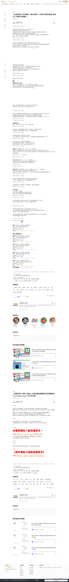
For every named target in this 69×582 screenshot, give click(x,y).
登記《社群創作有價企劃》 (25, 275)
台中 (17, 479)
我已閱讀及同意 (56, 580)
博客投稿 (21, 575)
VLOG (42, 4)
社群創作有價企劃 (4, 4)
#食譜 (48, 567)
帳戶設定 (31, 569)
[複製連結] (5, 86)
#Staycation (55, 567)
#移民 (59, 567)
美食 (45, 4)
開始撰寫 (65, 1)
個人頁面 (31, 567)
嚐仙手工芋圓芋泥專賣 (17, 292)
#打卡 (46, 567)
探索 (25, 4)
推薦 (19, 287)
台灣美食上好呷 (19, 22)
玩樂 (53, 4)
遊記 (40, 289)
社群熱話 (12, 4)
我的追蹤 (31, 572)
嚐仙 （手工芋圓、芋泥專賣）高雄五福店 (26, 258)
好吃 (52, 287)
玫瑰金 (19, 481)
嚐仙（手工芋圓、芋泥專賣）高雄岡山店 (26, 266)
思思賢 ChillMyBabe (16, 325)
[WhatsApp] (5, 80)
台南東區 (31, 289)
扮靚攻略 (33, 278)
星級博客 (32, 4)
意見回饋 (21, 574)
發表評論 (16, 335)
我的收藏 (31, 570)
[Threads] (5, 83)
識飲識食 (47, 289)
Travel (36, 289)
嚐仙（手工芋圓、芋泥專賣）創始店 (25, 241)
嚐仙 (14, 289)
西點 (34, 484)
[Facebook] (5, 77)
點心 (30, 479)
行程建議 (23, 287)
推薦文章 (28, 4)
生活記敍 (41, 287)
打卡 (19, 278)
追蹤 (54, 23)
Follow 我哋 (34, 280)
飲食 (17, 289)
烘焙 (48, 484)
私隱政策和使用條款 (31, 579)
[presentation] (13, 321)
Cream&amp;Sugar (31, 481)
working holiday (48, 481)
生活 (59, 4)
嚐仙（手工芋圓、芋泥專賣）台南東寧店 (26, 230)
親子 (56, 4)
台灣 (31, 287)
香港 (30, 484)
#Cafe (51, 567)
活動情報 (37, 278)
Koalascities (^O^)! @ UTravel (34, 325)
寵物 (61, 4)
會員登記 (60, 1)
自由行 (26, 289)
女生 (50, 4)
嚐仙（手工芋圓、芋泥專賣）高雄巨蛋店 (26, 249)
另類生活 (22, 289)
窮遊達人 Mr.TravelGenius (43, 325)
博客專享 (37, 4)
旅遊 (48, 4)
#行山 (43, 567)
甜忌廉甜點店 (47, 479)
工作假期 (15, 287)
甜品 (28, 287)
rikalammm (53, 325)
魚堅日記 (25, 325)
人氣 (19, 484)
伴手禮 (26, 484)
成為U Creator (19, 4)
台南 (43, 289)
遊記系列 (35, 287)
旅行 (48, 287)
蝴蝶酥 (24, 481)
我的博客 (31, 574)
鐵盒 (44, 484)
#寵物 (40, 567)
